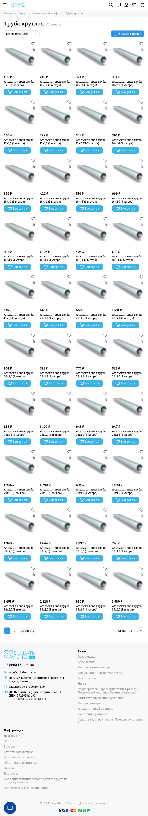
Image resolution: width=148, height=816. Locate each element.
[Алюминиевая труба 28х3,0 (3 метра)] (56, 465)
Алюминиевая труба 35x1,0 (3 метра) (91, 607)
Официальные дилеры (20, 762)
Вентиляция (87, 678)
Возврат (9, 746)
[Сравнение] (33, 49)
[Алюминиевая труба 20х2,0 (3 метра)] (20, 348)
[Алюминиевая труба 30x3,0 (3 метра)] (92, 523)
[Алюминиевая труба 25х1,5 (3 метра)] (20, 407)
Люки (82, 683)
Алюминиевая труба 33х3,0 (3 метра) (55, 607)
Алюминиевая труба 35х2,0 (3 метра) (127, 607)
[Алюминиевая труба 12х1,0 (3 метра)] (20, 115)
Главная (9, 13)
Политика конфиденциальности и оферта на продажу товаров (35, 780)
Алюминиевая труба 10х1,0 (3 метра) (55, 83)
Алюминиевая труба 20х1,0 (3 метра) (55, 316)
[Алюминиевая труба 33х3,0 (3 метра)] (56, 581)
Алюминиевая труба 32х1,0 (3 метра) (127, 549)
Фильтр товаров (129, 34)
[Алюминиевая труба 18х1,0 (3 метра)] (92, 232)
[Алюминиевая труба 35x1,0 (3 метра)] (92, 581)
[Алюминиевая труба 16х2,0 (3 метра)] (128, 173)
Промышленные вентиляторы (100, 673)
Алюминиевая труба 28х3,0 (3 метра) (55, 491)
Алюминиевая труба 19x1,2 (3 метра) (19, 316)
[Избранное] (33, 44)
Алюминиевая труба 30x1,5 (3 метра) (127, 491)
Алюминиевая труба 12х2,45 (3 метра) (91, 141)
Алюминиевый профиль (47, 13)
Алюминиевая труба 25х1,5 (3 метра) (19, 433)
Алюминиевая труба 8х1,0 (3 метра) (19, 83)
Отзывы (9, 768)
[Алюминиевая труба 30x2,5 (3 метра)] (56, 523)
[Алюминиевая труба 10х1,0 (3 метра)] (56, 57)
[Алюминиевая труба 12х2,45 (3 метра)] (92, 115)
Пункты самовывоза (18, 752)
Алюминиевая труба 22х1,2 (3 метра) (55, 374)
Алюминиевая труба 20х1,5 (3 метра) (91, 316)
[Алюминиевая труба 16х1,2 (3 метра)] (56, 173)
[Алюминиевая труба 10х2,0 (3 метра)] (128, 57)
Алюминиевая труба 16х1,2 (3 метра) (55, 199)
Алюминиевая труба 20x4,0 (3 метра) (127, 316)
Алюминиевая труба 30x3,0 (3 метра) (91, 549)
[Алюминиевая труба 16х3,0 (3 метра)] (20, 232)
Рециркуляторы (89, 703)
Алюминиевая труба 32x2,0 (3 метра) (19, 607)
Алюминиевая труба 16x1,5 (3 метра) (91, 199)
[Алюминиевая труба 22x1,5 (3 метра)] (92, 348)
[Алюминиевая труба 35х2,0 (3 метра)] (128, 581)
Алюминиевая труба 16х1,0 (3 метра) (19, 199)
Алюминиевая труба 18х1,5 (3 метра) (127, 258)
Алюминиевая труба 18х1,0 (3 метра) (91, 258)
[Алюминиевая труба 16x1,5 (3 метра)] (92, 173)
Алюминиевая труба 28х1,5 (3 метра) (127, 433)
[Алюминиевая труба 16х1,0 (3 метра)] (20, 173)
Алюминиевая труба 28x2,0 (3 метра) (19, 491)
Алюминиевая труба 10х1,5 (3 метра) (91, 83)
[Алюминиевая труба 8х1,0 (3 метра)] (20, 57)
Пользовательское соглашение (26, 788)
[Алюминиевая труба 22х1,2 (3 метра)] (56, 348)
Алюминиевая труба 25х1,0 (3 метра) (127, 374)
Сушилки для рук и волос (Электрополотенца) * (111, 721)
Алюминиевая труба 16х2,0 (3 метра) (127, 199)
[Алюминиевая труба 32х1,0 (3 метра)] (128, 523)
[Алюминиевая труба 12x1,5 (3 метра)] (56, 115)
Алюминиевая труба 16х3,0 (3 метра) (19, 258)
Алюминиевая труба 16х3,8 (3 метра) (55, 258)
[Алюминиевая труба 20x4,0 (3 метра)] (128, 290)
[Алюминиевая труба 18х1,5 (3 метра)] (128, 232)
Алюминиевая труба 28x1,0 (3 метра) (91, 433)
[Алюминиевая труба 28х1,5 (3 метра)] (128, 407)
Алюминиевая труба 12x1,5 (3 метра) (55, 141)
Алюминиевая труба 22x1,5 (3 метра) (91, 374)
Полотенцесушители (93, 714)
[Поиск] (111, 5)
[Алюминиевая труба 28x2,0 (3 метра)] (20, 465)
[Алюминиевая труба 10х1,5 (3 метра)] (92, 57)
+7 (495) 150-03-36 (19, 665)
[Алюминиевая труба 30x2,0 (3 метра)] (20, 523)
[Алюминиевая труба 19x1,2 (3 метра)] (20, 290)
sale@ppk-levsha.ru (22, 672)
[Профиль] (126, 5)
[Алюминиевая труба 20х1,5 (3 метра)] (92, 290)
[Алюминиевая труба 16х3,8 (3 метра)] (56, 232)
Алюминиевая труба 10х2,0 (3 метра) (127, 83)
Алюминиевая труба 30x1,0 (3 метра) (91, 491)
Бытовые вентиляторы (94, 667)
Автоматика (86, 662)
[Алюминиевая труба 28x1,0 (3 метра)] (92, 407)
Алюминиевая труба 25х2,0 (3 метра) (55, 433)
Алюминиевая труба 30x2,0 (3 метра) (19, 549)
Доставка (10, 735)
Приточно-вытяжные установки (101, 698)
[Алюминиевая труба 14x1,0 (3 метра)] (128, 115)
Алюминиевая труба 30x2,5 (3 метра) (55, 549)
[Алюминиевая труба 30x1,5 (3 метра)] (128, 465)
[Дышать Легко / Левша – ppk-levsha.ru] (17, 5)
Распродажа (86, 656)
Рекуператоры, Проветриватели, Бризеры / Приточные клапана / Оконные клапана (109, 690)
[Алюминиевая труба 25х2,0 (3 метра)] (56, 407)
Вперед (26, 631)
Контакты (11, 773)
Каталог (23, 13)
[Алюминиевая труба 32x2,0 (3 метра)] (20, 581)
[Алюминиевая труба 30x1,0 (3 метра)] (92, 465)
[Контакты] (119, 5)
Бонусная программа (19, 757)
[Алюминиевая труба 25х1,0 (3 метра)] (128, 348)
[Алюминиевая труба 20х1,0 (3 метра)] (56, 290)
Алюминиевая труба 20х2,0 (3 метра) (19, 374)
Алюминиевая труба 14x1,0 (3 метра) (127, 141)
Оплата (9, 741)
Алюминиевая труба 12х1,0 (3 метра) (19, 141)
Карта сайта (101, 803)
